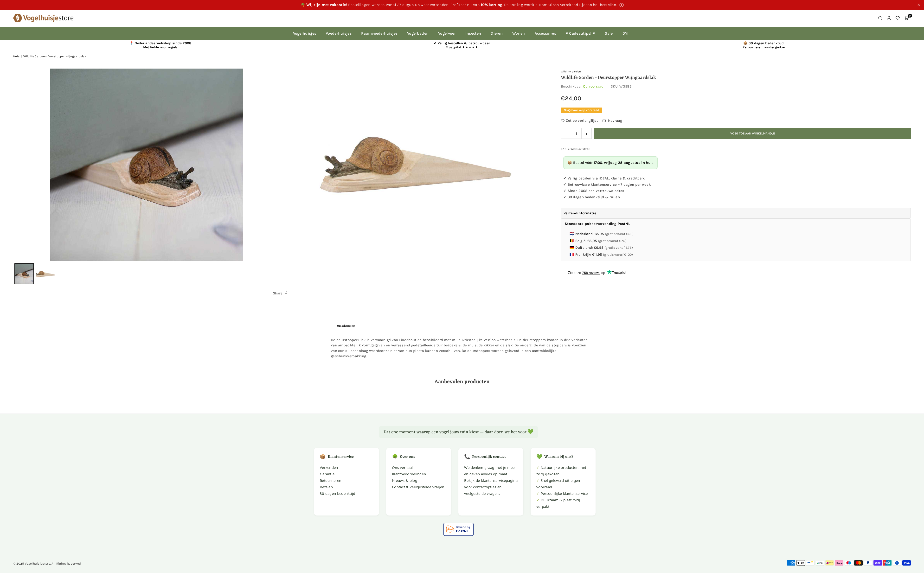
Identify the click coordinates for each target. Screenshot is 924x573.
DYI (625, 33)
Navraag (614, 120)
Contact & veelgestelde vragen (418, 486)
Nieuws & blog (404, 480)
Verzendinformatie (580, 213)
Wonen (518, 33)
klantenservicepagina (499, 480)
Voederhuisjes (339, 33)
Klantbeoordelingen (409, 473)
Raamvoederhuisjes (379, 33)
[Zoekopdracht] (880, 18)
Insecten (473, 33)
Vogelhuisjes (304, 33)
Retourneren (330, 480)
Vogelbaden (418, 33)
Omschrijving (346, 326)
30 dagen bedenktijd (337, 493)
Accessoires (545, 33)
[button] (906, 18)
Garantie (327, 473)
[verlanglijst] (897, 18)
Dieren (497, 33)
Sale (609, 33)
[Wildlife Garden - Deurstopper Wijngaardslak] (45, 274)
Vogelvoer (447, 33)
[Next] (539, 165)
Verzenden (329, 467)
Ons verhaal (402, 467)
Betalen (326, 486)
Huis (16, 56)
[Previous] (23, 165)
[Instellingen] (889, 18)
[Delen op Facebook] (286, 293)
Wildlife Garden (571, 71)
